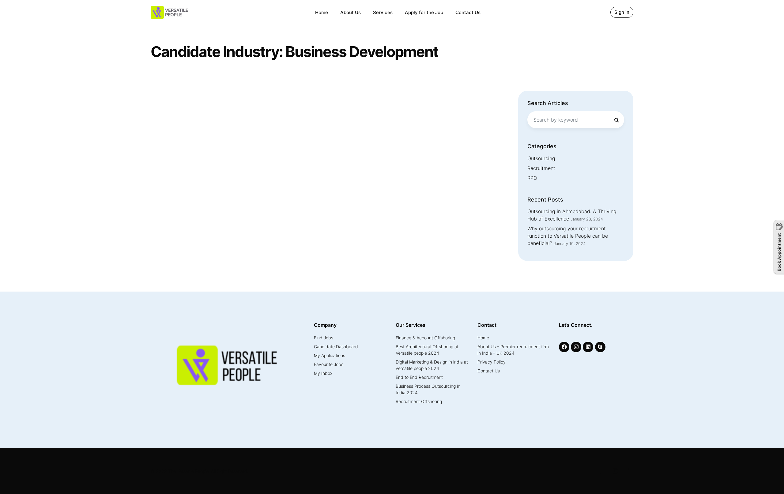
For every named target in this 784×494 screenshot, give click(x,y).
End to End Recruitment (419, 377)
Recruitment (541, 168)
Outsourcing (541, 158)
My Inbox (323, 373)
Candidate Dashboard (336, 346)
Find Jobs (323, 337)
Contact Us (468, 12)
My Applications (329, 355)
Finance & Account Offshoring (425, 337)
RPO (532, 178)
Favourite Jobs (328, 364)
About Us (350, 12)
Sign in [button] (621, 12)
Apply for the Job (424, 12)
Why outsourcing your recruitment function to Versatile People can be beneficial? (567, 235)
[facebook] (565, 347)
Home (321, 12)
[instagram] (577, 347)
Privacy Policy (491, 361)
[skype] (601, 347)
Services (383, 12)
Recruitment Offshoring (419, 401)
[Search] (616, 119)
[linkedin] (589, 347)
